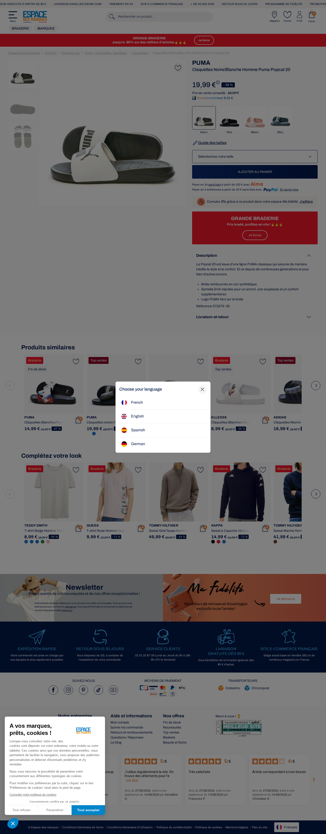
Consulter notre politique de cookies (33, 794)
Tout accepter (88, 810)
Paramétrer (54, 810)
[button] (13, 823)
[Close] (202, 389)
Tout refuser (21, 810)
